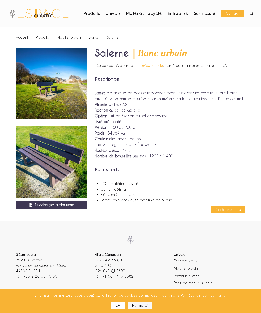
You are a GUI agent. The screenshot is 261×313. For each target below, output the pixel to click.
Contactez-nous (228, 210)
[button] (251, 13)
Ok (118, 305)
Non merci (140, 305)
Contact (232, 13)
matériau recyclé (149, 65)
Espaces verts (185, 261)
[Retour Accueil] (39, 13)
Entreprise (178, 13)
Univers (112, 13)
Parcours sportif (186, 275)
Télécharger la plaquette (54, 205)
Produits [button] (91, 13)
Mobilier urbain (186, 268)
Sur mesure (205, 13)
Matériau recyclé (144, 13)
